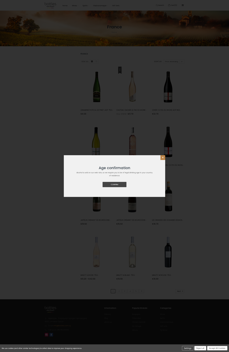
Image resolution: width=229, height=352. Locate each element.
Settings (187, 348)
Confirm (114, 184)
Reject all (200, 348)
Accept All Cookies (217, 348)
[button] (162, 157)
